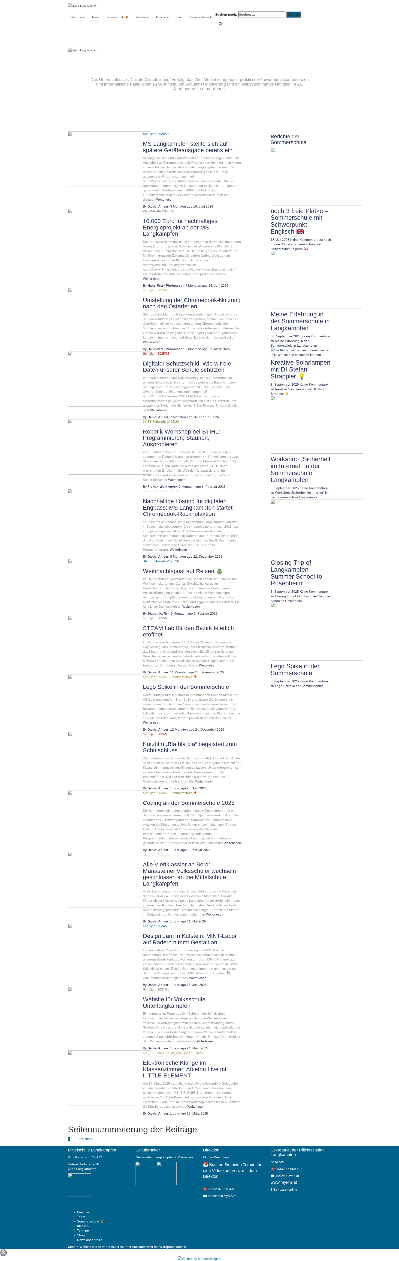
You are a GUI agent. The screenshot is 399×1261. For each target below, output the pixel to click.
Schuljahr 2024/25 (156, 677)
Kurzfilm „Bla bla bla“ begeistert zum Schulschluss (190, 747)
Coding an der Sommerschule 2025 (189, 803)
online (284, 1189)
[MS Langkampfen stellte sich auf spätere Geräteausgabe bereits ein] (109, 159)
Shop (179, 17)
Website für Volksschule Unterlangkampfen (174, 1002)
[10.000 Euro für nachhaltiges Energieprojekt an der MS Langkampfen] (109, 236)
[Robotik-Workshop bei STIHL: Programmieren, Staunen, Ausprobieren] (109, 446)
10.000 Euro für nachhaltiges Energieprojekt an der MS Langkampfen (180, 227)
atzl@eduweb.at (287, 1176)
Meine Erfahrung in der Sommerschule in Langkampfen (300, 321)
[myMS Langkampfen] (224, 6)
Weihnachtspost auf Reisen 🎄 (183, 571)
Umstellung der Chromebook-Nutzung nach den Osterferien (192, 303)
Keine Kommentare (301, 244)
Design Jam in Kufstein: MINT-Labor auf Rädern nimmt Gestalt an (190, 939)
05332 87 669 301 (221, 1189)
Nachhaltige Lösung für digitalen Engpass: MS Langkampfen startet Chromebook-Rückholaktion (188, 507)
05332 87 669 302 (288, 1169)
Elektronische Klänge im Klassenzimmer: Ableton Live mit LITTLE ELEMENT (185, 1069)
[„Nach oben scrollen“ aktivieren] (3, 1252)
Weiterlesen (164, 199)
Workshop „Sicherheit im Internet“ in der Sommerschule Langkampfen (301, 469)
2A (145, 211)
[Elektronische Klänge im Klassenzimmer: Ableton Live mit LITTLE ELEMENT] (109, 1078)
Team (95, 17)
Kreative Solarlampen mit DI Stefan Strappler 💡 (300, 369)
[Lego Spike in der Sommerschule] (109, 702)
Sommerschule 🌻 (117, 17)
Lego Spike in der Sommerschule (186, 687)
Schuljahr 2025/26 (161, 211)
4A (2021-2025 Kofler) (159, 1053)
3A (145, 421)
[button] (83, 17)
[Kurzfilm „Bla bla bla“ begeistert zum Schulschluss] (109, 759)
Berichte (76, 17)
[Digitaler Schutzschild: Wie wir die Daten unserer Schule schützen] (109, 378)
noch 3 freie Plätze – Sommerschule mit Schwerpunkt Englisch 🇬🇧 (299, 221)
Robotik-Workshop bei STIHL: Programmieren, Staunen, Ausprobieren (181, 437)
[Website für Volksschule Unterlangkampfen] (109, 1014)
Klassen (141, 17)
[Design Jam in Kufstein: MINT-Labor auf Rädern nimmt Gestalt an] (109, 951)
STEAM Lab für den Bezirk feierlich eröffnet (188, 631)
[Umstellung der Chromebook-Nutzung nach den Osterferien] (109, 315)
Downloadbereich (200, 17)
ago (181, 206)
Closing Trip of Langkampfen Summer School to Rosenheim (296, 573)
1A (145, 491)
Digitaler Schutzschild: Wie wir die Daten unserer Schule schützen (187, 366)
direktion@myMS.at (222, 1196)
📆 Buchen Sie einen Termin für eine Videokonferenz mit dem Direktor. (232, 1170)
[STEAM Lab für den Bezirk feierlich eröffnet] (109, 643)
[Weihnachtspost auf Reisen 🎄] (109, 586)
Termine (161, 17)
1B (149, 491)
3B (149, 421)
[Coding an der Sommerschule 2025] (109, 818)
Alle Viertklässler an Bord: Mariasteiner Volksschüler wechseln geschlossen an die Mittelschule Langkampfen (189, 874)
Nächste (86, 1139)
